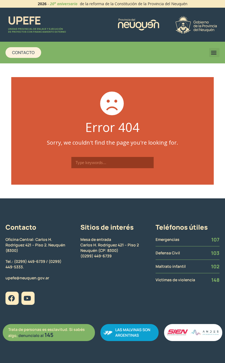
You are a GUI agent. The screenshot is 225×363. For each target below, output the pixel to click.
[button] (214, 52)
